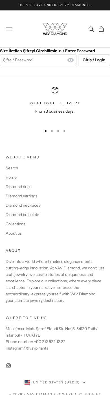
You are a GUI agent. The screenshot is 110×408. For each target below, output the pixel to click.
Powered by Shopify (78, 394)
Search (12, 168)
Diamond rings (19, 186)
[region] (55, 104)
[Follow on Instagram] (8, 365)
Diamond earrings (21, 195)
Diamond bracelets (22, 214)
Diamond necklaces (23, 205)
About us (14, 233)
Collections (15, 223)
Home (11, 177)
